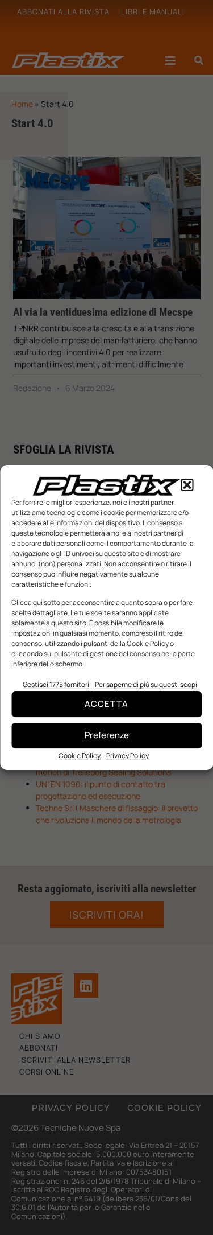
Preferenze (107, 735)
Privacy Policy (127, 755)
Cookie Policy (80, 755)
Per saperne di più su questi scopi (146, 684)
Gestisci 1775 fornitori (56, 684)
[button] (187, 485)
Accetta (106, 704)
